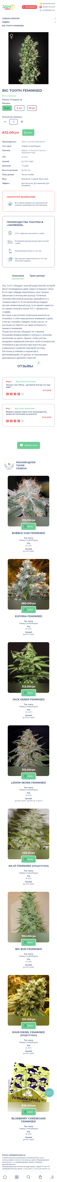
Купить (29, 133)
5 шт (19, 108)
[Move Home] (5, 1177)
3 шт (7, 108)
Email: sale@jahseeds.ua (13, 1155)
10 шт (32, 108)
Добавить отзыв (30, 445)
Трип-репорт (37, 275)
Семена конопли (10, 18)
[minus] (5, 121)
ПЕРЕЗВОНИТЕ (30, 7)
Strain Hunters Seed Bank (33, 142)
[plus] (22, 121)
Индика (6, 22)
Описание (18, 275)
